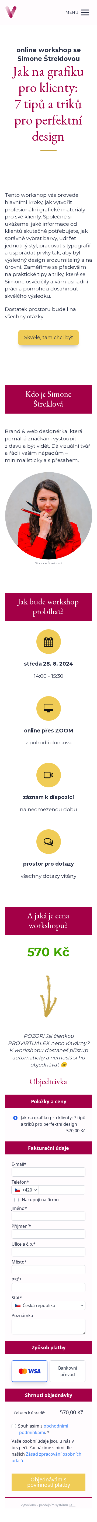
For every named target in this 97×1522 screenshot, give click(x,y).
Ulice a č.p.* (24, 1244)
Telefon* (20, 1182)
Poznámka (22, 1315)
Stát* (17, 1298)
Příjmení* (21, 1226)
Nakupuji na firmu (40, 1200)
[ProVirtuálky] (11, 12)
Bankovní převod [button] (67, 1371)
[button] (29, 1371)
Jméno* (19, 1208)
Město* (19, 1262)
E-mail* (19, 1164)
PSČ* (17, 1280)
